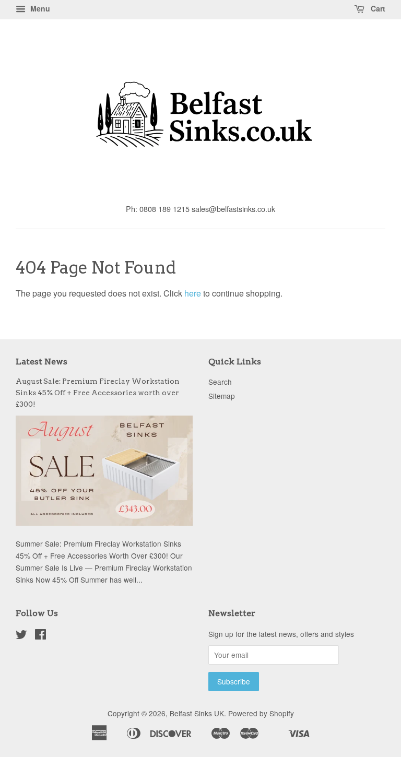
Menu (39, 8)
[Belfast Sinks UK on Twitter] (21, 636)
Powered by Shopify (261, 713)
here (192, 293)
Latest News (41, 361)
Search (220, 381)
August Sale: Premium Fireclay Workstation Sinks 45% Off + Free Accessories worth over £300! (98, 392)
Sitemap (221, 396)
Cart (377, 8)
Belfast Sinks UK (197, 713)
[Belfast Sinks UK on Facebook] (40, 636)
